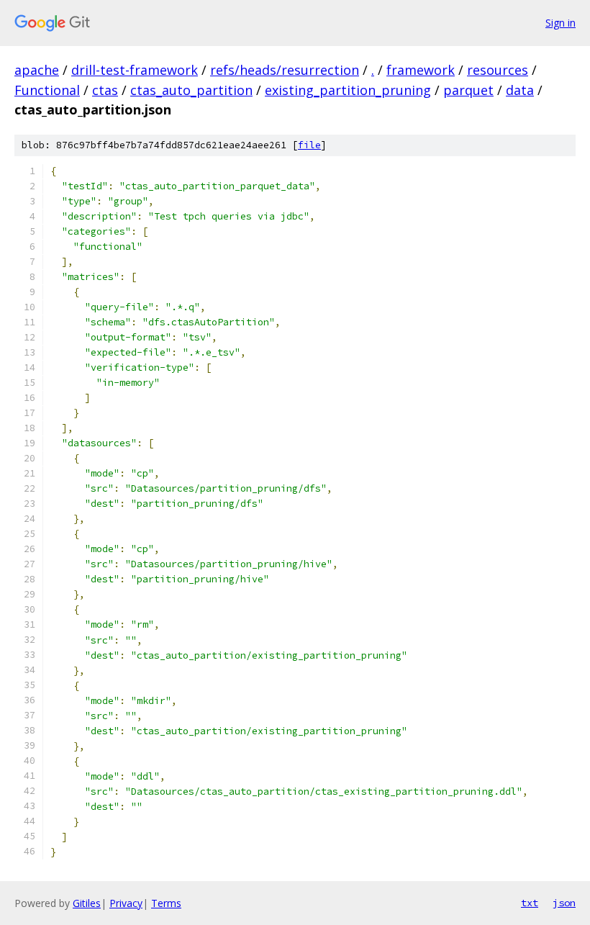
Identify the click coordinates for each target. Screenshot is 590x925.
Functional (47, 90)
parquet (468, 90)
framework (420, 69)
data (520, 90)
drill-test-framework (134, 69)
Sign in (560, 23)
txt (529, 902)
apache (36, 69)
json (564, 902)
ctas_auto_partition (191, 90)
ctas (105, 90)
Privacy (125, 903)
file (309, 145)
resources (497, 69)
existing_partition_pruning (348, 90)
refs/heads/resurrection (284, 69)
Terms (166, 903)
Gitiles (87, 903)
